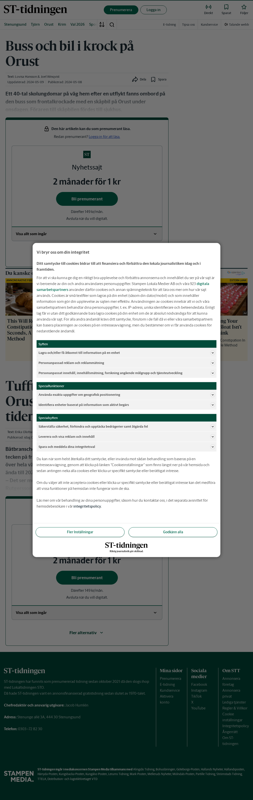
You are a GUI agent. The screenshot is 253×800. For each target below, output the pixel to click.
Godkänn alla (173, 532)
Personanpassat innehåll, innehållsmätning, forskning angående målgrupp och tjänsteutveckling (110, 373)
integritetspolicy (87, 506)
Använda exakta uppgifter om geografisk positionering (79, 394)
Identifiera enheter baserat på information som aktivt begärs (84, 404)
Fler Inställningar (80, 532)
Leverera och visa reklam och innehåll (67, 436)
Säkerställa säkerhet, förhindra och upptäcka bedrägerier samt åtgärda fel (93, 426)
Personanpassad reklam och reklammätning (71, 363)
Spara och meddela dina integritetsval (67, 446)
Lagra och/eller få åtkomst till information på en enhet (79, 352)
